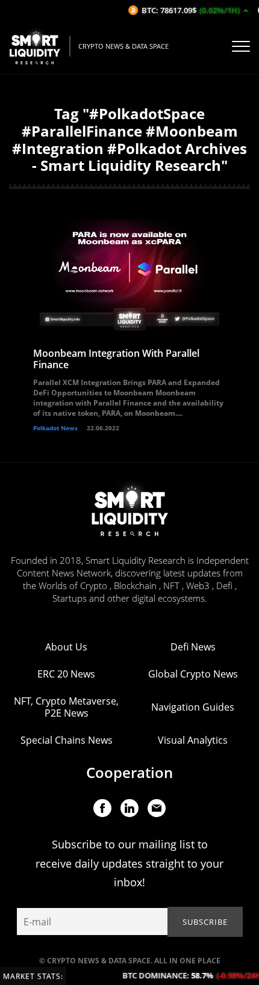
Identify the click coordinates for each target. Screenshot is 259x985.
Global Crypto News (193, 674)
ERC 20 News (66, 674)
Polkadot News (55, 428)
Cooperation (129, 772)
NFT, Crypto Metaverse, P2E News (66, 707)
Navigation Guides (192, 707)
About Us (66, 646)
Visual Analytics (193, 740)
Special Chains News (66, 740)
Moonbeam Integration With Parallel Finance (116, 359)
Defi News (193, 646)
